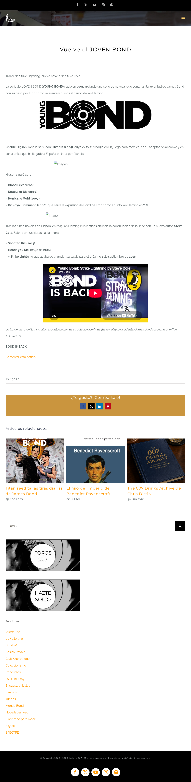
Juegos (11, 699)
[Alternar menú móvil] (183, 17)
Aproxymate (144, 758)
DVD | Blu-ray (15, 679)
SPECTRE (12, 732)
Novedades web (17, 712)
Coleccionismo (16, 665)
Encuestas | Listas (18, 685)
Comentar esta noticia (21, 357)
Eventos (11, 692)
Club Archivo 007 (18, 659)
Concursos (13, 672)
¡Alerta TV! (13, 632)
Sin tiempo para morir (20, 719)
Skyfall (10, 726)
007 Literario (14, 638)
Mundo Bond (15, 705)
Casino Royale (15, 652)
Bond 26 (11, 645)
